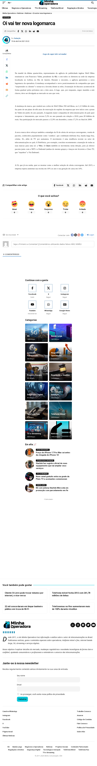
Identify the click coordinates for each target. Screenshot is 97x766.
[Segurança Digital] (36, 391)
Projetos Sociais (34, 375)
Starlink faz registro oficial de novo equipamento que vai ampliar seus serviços (51, 465)
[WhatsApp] (48, 307)
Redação (17, 38)
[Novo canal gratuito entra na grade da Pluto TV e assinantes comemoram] (29, 476)
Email (19, 685)
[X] (48, 291)
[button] (5, 2)
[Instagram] (65, 291)
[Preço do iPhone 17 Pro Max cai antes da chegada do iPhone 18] (29, 452)
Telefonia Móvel (58, 414)
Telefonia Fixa (33, 414)
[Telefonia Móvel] (60, 411)
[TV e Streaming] (36, 430)
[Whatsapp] (72, 625)
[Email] (38, 31)
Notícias (6, 17)
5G (28, 336)
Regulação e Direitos (60, 375)
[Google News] (65, 307)
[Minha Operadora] (48, 2)
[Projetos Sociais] (36, 372)
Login (91, 235)
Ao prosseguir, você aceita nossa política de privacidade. (42, 694)
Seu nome (21, 675)
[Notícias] (60, 430)
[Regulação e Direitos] (60, 372)
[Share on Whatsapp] (26, 31)
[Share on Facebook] (18, 31)
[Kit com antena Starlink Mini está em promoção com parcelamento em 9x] (29, 487)
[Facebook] (32, 291)
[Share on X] (22, 31)
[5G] (36, 333)
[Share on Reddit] (34, 31)
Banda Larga (56, 336)
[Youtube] (32, 307)
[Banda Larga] (60, 333)
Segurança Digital (35, 394)
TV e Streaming (34, 433)
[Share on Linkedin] (30, 31)
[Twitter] (88, 625)
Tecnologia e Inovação (45, 460)
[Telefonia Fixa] (36, 411)
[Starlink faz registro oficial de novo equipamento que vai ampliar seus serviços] (29, 464)
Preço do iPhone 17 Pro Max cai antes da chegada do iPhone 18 (53, 453)
